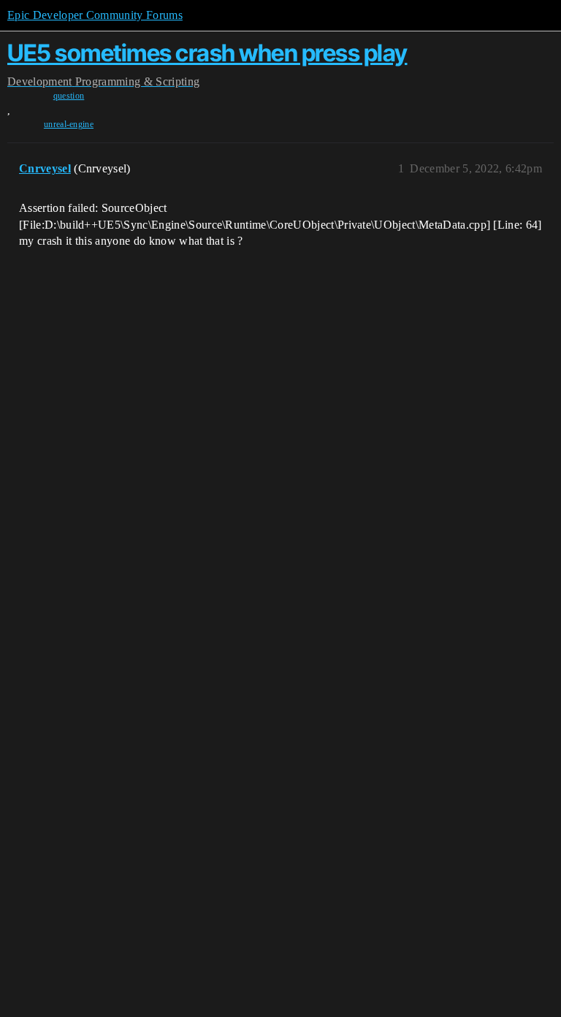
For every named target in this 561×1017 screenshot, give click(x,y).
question (69, 96)
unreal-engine (69, 124)
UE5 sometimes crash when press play (207, 53)
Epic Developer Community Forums (95, 15)
